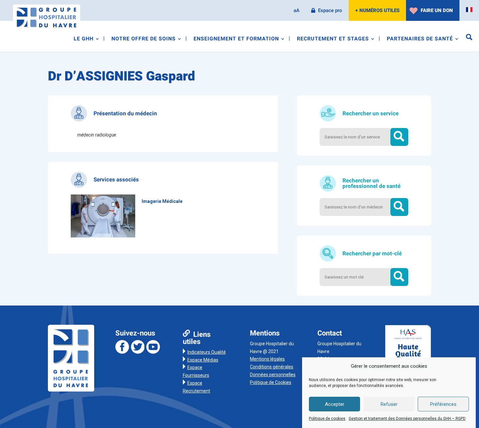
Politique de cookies (327, 418)
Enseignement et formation (236, 39)
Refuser (389, 404)
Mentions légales (267, 359)
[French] (469, 10)
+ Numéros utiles (377, 10)
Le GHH (84, 39)
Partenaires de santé (420, 39)
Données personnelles (273, 374)
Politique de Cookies (270, 382)
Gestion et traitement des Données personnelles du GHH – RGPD (407, 418)
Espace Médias (202, 360)
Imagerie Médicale (162, 201)
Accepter (334, 404)
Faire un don (437, 10)
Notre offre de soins (143, 39)
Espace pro (330, 10)
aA (296, 10)
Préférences (443, 404)
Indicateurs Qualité (206, 352)
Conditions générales (271, 366)
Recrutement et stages (333, 39)
